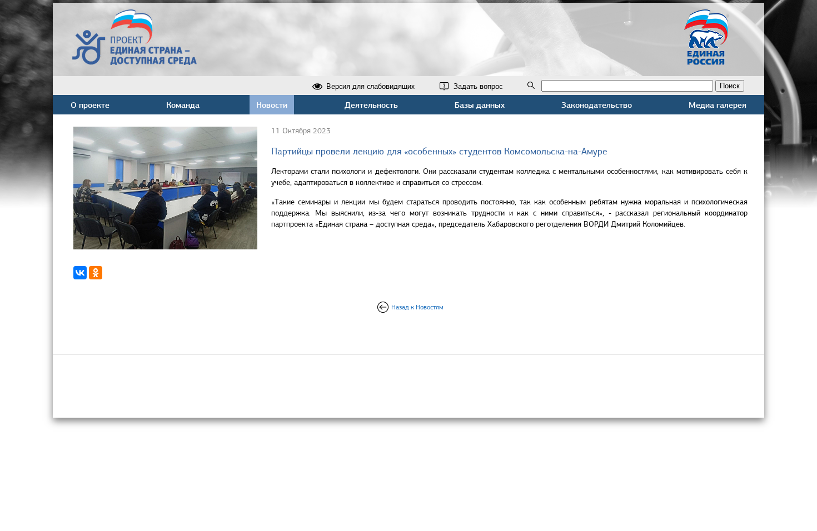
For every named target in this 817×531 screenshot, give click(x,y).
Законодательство (596, 104)
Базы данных (480, 104)
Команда (183, 104)
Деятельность (371, 104)
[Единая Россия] (706, 60)
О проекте (90, 104)
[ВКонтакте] (80, 272)
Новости (271, 104)
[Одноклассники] (95, 272)
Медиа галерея (717, 104)
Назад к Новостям (417, 307)
